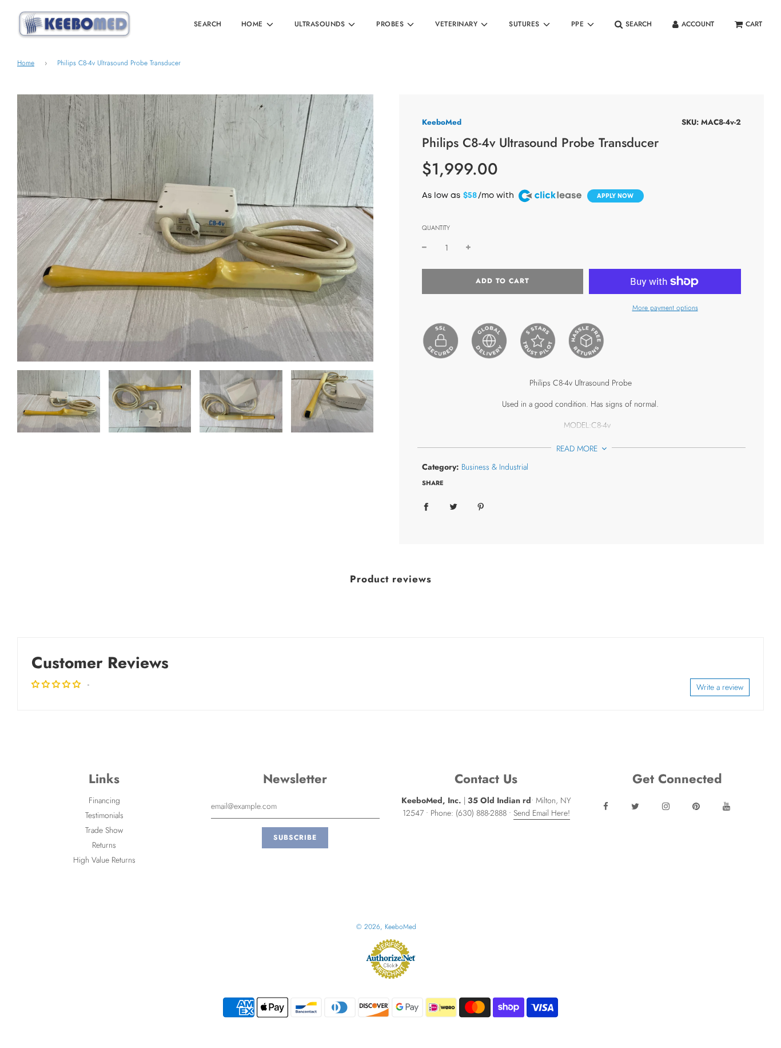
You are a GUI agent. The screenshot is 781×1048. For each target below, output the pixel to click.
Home (25, 63)
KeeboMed (441, 122)
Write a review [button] (719, 687)
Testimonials (104, 815)
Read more (578, 448)
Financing (104, 800)
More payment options (665, 308)
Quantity (436, 227)
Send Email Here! (541, 813)
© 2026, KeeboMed (386, 927)
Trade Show (104, 830)
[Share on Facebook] (426, 506)
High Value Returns (104, 860)
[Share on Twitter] (453, 506)
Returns (104, 845)
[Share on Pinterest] (480, 506)
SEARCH (208, 24)
